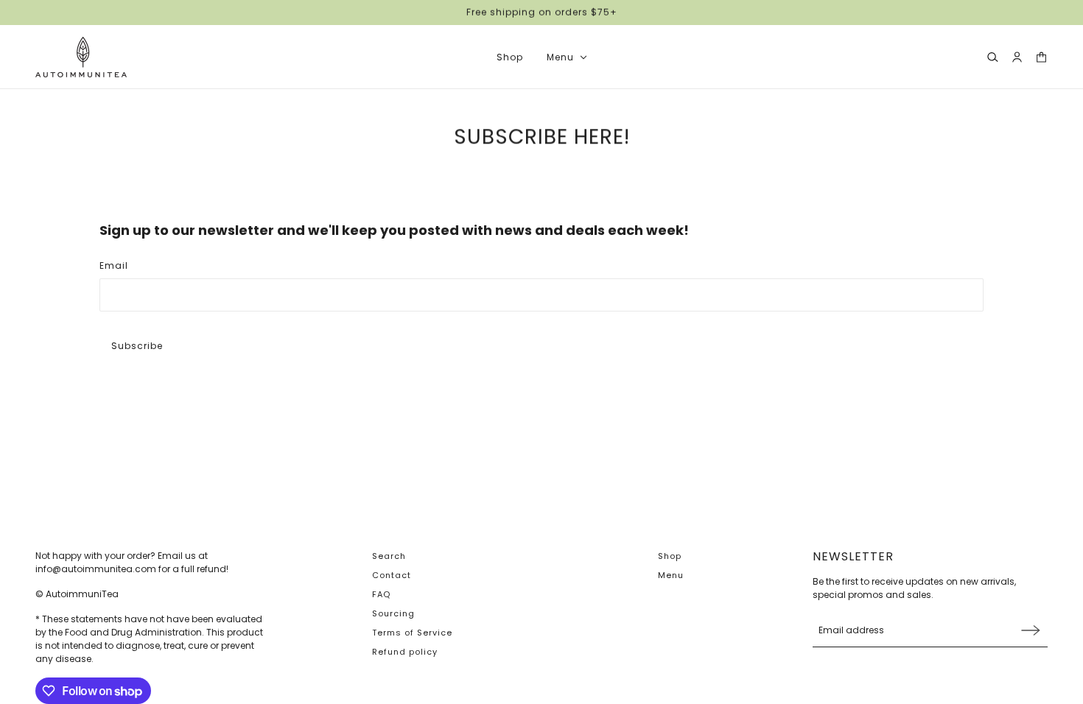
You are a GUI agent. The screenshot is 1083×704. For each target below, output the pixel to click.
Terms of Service (412, 632)
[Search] (992, 57)
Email (113, 265)
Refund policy (405, 652)
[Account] (1017, 57)
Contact (391, 575)
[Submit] (1031, 630)
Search (389, 556)
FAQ (381, 594)
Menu (671, 575)
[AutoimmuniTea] (81, 57)
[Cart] (1041, 57)
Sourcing (393, 613)
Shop (669, 556)
